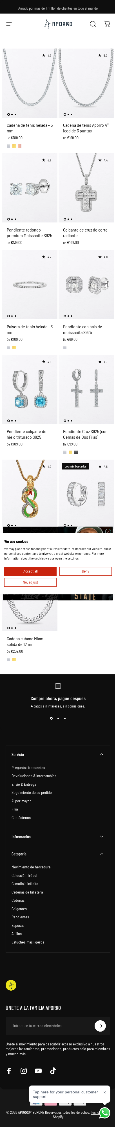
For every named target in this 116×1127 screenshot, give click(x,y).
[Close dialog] (105, 531)
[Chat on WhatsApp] (100, 1113)
